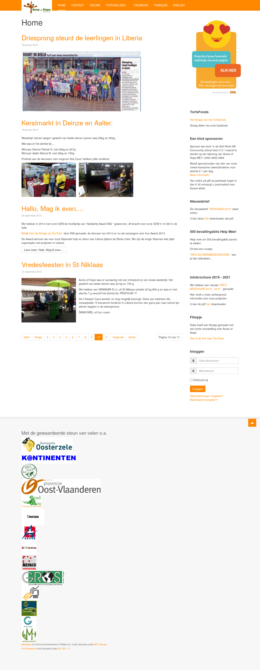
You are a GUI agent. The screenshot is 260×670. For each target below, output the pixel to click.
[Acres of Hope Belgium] (37, 5)
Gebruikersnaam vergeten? (206, 396)
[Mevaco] (29, 562)
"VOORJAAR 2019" (220, 209)
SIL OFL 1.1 (64, 648)
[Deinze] (33, 516)
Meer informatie (199, 175)
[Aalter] (29, 532)
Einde (132, 337)
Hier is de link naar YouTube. (207, 338)
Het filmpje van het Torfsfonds (208, 120)
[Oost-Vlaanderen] (61, 486)
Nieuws (95, 5)
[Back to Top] (252, 423)
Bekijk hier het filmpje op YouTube (42, 233)
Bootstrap (26, 644)
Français (160, 5)
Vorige (38, 337)
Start (27, 337)
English (179, 5)
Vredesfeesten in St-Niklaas (62, 264)
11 (106, 337)
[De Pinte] (29, 547)
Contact (77, 5)
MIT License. (100, 644)
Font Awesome (29, 648)
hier (206, 218)
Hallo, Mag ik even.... (52, 208)
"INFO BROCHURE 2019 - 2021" (208, 287)
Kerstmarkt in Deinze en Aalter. (67, 122)
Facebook (141, 5)
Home (62, 5)
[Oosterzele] (47, 444)
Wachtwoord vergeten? (204, 400)
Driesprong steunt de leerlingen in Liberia (82, 37)
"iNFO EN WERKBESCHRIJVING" (210, 254)
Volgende (118, 337)
